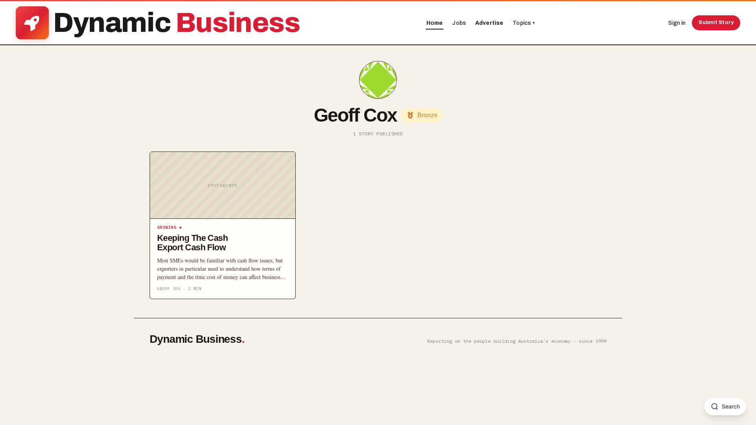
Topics (524, 23)
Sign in (677, 23)
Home (434, 23)
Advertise (489, 23)
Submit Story (716, 22)
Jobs (459, 23)
